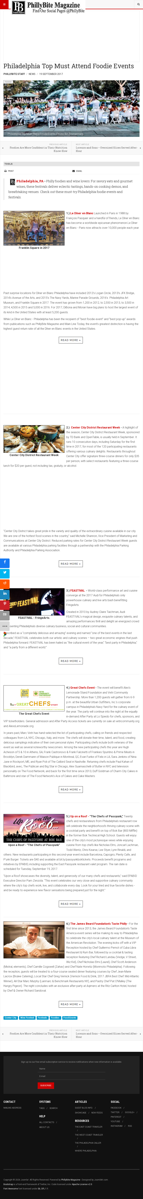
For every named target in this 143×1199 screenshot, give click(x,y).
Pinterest (116, 1117)
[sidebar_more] (5, 626)
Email (79, 171)
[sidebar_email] (5, 615)
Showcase (80, 1113)
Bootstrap (8, 1184)
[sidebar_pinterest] (5, 605)
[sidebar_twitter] (5, 573)
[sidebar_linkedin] (5, 594)
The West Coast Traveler (89, 1135)
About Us (44, 1127)
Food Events (69, 1018)
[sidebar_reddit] (5, 584)
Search (54, 1108)
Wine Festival (27, 1018)
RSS (130, 1126)
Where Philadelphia (85, 1151)
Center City (11, 1018)
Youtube (115, 1121)
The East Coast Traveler (88, 1127)
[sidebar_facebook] (5, 563)
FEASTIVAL (77, 590)
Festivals (42, 1018)
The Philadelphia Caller (88, 1143)
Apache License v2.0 (82, 1184)
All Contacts (46, 1122)
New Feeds (97, 1113)
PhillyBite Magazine (70, 1180)
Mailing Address (12, 1108)
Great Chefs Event (82, 687)
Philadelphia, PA (30, 181)
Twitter (115, 1112)
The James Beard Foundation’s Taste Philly (98, 923)
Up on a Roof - (79, 816)
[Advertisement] (71, 35)
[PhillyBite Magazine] (48, 4)
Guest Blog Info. (84, 1108)
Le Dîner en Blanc (82, 213)
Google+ (129, 1112)
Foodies (55, 1018)
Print (10, 171)
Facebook (116, 1108)
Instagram (116, 1126)
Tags (41, 1108)
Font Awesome (10, 1188)
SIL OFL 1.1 (43, 1188)
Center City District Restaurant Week (95, 427)
